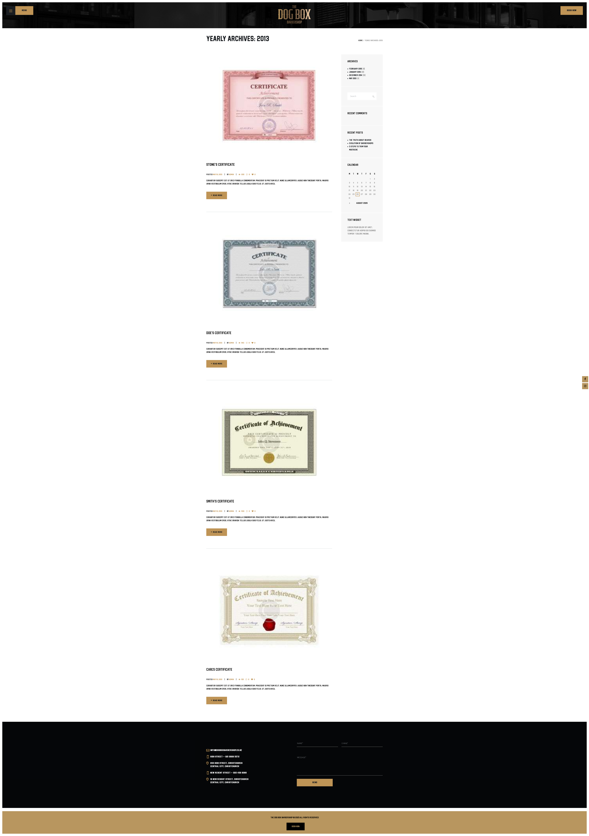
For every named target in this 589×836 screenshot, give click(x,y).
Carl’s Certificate (219, 669)
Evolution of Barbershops (361, 143)
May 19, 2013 (217, 174)
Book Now (571, 10)
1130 (242, 511)
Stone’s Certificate (220, 165)
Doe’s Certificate (218, 333)
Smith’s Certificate (220, 501)
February (355, 69)
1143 (242, 343)
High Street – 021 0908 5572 (224, 757)
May (352, 78)
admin (231, 174)
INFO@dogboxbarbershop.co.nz (226, 750)
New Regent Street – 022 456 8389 (228, 773)
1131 (242, 679)
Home (360, 41)
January (355, 72)
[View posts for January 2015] (349, 203)
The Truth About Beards (360, 140)
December (355, 75)
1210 (242, 174)
